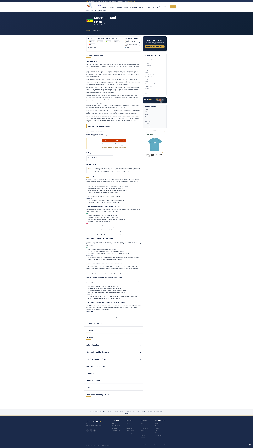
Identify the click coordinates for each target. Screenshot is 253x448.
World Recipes (148, 126)
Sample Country (144, 428)
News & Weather (149, 90)
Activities (141, 7)
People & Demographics (150, 83)
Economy (147, 88)
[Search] (160, 7)
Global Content (133, 7)
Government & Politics (150, 86)
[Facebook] (87, 430)
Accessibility (129, 433)
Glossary (127, 413)
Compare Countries (149, 118)
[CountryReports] (94, 5)
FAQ (146, 93)
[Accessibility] (250, 445)
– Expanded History (150, 74)
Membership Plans (116, 430)
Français (157, 428)
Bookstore (119, 7)
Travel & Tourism (149, 67)
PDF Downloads (158, 435)
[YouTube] (94, 430)
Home (87, 10)
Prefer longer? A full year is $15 (108, 147)
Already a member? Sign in (120, 147)
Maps (146, 81)
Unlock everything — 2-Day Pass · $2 (114, 140)
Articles (126, 7)
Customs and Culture (149, 59)
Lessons (137, 411)
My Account (114, 428)
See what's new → (132, 1)
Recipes (148, 7)
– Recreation (149, 65)
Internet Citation (159, 411)
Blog (146, 116)
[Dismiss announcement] (166, 1)
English (164, 6)
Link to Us (143, 437)
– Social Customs (150, 61)
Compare (112, 7)
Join (113, 423)
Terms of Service (130, 430)
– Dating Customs (150, 63)
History (147, 72)
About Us (128, 423)
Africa (92, 10)
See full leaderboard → (92, 47)
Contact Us (128, 425)
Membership (155, 7)
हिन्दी (156, 433)
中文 (156, 430)
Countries (104, 7)
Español (157, 425)
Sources (143, 435)
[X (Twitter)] (91, 430)
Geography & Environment (151, 79)
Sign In (173, 6)
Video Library (147, 123)
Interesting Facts (149, 76)
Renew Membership (116, 425)
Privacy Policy (129, 428)
